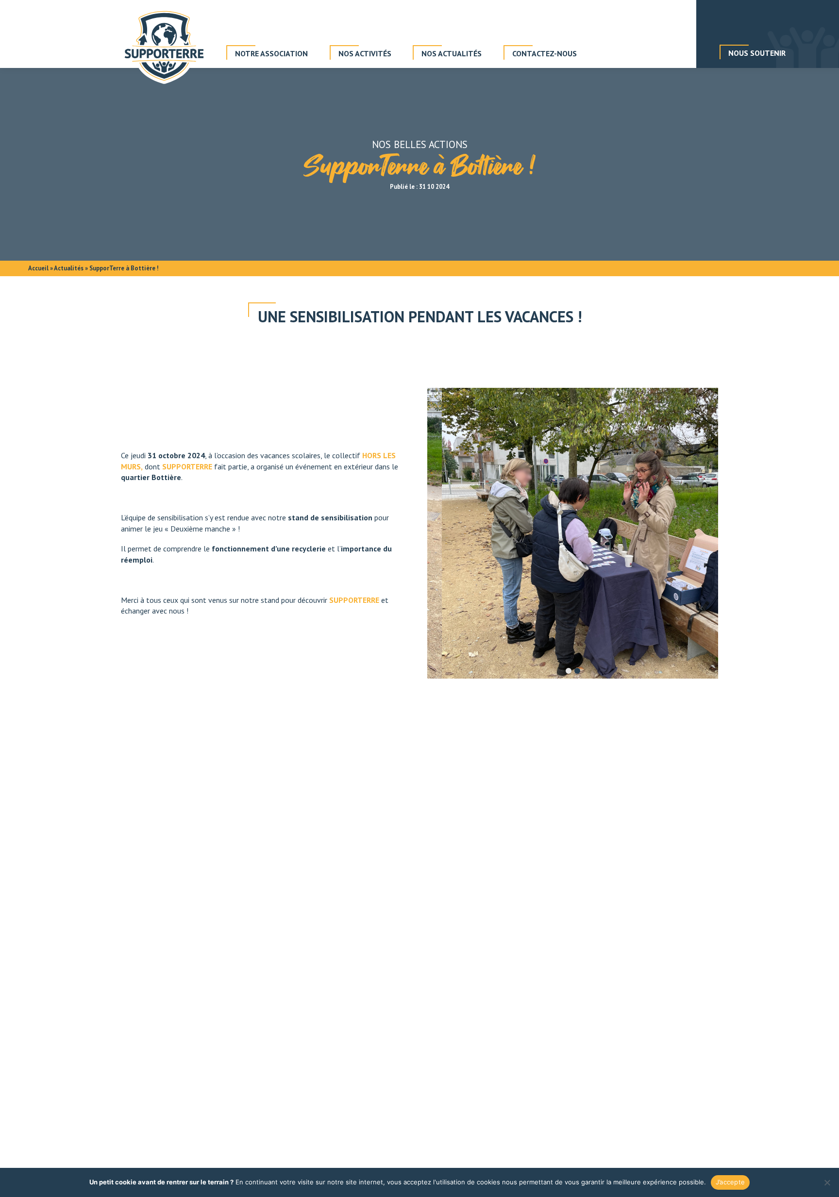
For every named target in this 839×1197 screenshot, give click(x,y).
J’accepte (730, 1182)
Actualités (69, 268)
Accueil (38, 268)
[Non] (827, 1182)
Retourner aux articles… (419, 820)
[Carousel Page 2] (577, 671)
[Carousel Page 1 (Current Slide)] (568, 671)
